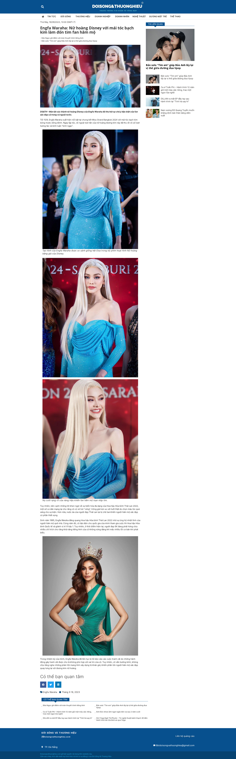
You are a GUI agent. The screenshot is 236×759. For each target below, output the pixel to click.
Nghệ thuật (139, 16)
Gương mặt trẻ (158, 16)
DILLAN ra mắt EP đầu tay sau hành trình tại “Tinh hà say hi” (175, 100)
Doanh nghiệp (102, 16)
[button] (42, 7)
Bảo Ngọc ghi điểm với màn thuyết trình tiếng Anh (62, 38)
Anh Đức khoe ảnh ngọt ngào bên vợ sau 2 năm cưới (118, 712)
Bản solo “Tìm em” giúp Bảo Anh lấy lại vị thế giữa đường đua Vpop (69, 41)
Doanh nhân (122, 16)
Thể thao (175, 16)
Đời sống (66, 16)
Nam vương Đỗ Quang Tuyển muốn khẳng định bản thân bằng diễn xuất (177, 113)
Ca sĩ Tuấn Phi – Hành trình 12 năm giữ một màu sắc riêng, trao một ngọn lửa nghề (177, 90)
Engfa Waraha (50, 692)
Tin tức (51, 16)
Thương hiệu (83, 16)
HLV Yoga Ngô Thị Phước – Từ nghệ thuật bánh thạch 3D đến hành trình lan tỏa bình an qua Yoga (122, 719)
